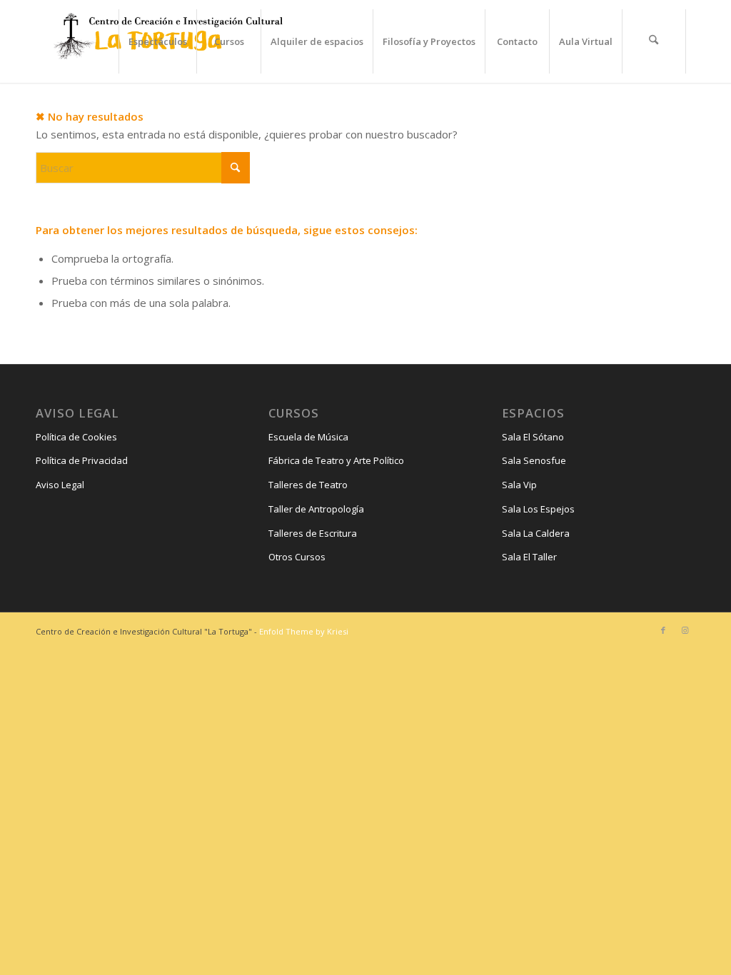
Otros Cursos (297, 556)
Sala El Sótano (533, 436)
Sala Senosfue (534, 460)
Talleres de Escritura (312, 533)
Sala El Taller (529, 556)
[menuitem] (157, 41)
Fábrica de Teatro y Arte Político (336, 460)
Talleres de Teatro (308, 484)
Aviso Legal (60, 484)
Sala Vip (519, 484)
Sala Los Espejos (538, 508)
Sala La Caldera (536, 533)
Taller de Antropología (316, 508)
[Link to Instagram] (684, 630)
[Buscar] (654, 41)
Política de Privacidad (82, 460)
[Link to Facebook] (663, 630)
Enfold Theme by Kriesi (303, 631)
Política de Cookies (76, 436)
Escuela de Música (308, 436)
